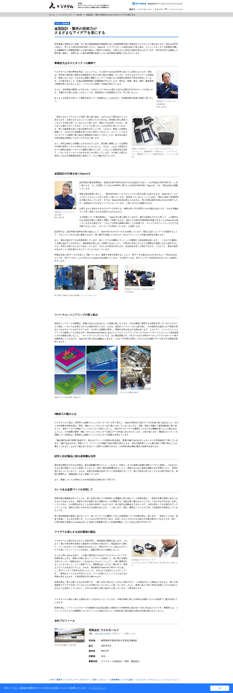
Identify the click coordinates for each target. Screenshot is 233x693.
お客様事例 (114, 680)
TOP (52, 680)
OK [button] (219, 688)
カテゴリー (160, 9)
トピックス (140, 680)
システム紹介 (127, 680)
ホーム (52, 15)
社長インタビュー (99, 680)
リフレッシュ (153, 680)
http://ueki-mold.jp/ (103, 633)
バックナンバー (145, 9)
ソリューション (176, 9)
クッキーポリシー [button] (97, 688)
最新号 (132, 9)
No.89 (79, 15)
